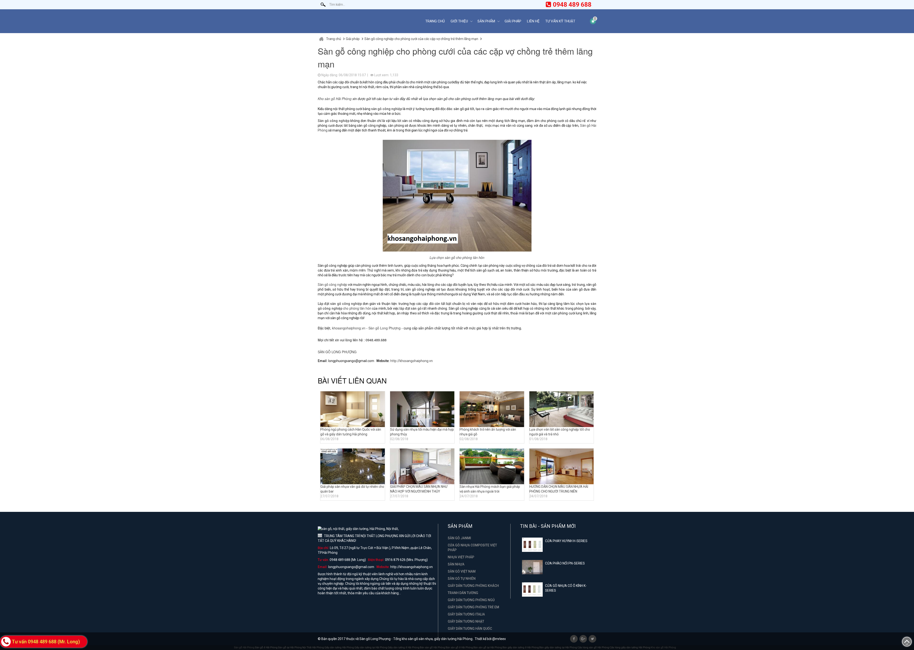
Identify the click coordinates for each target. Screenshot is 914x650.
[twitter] (592, 639)
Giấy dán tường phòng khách (473, 586)
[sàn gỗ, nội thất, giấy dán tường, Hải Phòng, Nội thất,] (368, 21)
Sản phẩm (486, 21)
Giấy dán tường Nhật (466, 621)
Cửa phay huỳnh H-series (566, 541)
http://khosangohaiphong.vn (411, 361)
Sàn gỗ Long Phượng (384, 328)
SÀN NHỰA (456, 564)
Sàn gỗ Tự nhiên (462, 578)
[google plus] (583, 639)
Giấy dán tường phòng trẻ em (473, 607)
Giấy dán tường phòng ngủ (471, 600)
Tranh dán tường (463, 593)
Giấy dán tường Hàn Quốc (470, 628)
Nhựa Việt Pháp (461, 557)
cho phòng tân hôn (357, 308)
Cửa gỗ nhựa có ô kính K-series (566, 588)
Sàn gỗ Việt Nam (462, 571)
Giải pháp (513, 21)
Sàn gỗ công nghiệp (332, 285)
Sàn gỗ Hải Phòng (244, 647)
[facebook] (574, 639)
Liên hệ (533, 21)
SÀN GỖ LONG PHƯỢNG (337, 351)
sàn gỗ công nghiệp (386, 109)
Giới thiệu (459, 21)
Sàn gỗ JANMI (459, 538)
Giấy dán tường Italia (466, 614)
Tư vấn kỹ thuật (560, 21)
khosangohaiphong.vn (348, 328)
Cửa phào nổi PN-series (565, 563)
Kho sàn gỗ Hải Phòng (335, 98)
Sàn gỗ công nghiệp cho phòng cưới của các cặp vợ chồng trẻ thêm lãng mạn (421, 39)
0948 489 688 (572, 4)
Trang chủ (435, 21)
